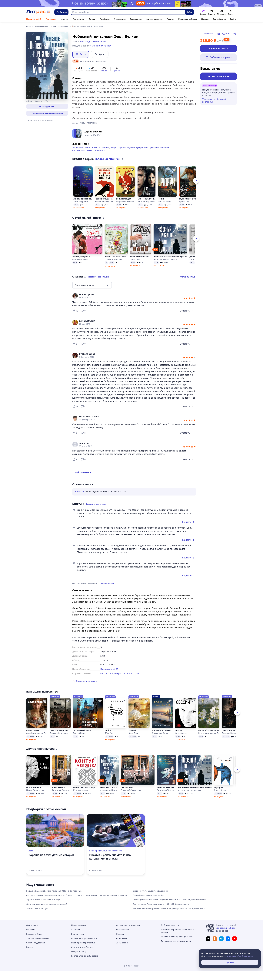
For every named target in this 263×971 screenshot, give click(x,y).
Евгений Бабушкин (104, 201)
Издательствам (78, 925)
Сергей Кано (79, 733)
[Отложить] (90, 169)
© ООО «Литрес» (131, 966)
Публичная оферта (170, 925)
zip (137, 673)
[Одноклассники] (215, 938)
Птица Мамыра (33, 787)
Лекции (170, 19)
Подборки (105, 19)
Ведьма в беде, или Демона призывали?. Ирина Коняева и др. (54, 891)
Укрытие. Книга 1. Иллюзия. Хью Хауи (43, 899)
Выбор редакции (97, 851)
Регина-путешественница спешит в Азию (116, 256)
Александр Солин (160, 733)
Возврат (30, 947)
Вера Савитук (134, 733)
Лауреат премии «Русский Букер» (126, 147)
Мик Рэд (109, 733)
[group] (134, 296)
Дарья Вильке (220, 790)
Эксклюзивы (135, 19)
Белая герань (32, 730)
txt (134, 673)
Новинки (64, 19)
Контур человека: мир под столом (85, 787)
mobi (125, 673)
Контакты (30, 929)
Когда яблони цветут (208, 730)
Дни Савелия (58, 787)
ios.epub (118, 673)
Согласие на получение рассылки (177, 936)
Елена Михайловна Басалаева (208, 733)
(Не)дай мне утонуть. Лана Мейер (148, 895)
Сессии (178, 730)
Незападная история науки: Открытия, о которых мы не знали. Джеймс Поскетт (169, 899)
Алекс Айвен (181, 733)
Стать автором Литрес (82, 947)
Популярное (78, 19)
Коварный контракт (139, 256)
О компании (32, 925)
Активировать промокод (128, 925)
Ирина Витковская (35, 790)
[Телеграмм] (221, 938)
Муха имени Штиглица (188, 199)
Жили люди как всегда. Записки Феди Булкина (83, 199)
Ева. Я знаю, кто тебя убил (147, 199)
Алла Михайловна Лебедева (36, 733)
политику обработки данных (241, 956)
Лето (30, 851)
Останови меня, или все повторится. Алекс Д (46, 904)
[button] (47, 106)
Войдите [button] (79, 491)
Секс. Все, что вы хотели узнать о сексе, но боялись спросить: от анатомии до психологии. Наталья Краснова (76, 895)
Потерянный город (82, 730)
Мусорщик (219, 787)
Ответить (185, 310)
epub (102, 673)
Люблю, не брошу (81, 256)
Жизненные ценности (82, 147)
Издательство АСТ (109, 669)
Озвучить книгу (78, 951)
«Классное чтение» (100, 45)
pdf (130, 673)
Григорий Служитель (61, 790)
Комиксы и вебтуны (187, 19)
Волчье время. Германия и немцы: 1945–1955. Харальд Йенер (161, 904)
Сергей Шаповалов (59, 733)
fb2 (107, 673)
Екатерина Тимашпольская (166, 790)
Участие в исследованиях (38, 938)
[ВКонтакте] (228, 938)
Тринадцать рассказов (162, 730)
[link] (130, 294)
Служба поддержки (35, 943)
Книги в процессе (154, 19)
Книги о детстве (101, 147)
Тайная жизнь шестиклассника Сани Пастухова (166, 787)
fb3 (111, 673)
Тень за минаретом (59, 730)
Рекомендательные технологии (176, 941)
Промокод (51, 19)
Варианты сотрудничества (84, 938)
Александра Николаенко (83, 201)
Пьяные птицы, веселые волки (104, 199)
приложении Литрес (226, 928)
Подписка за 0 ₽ (33, 19)
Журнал (204, 19)
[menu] (92, 285)
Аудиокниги (120, 19)
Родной (132, 730)
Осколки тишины (230, 730)
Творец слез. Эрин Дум (37, 908)
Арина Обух (185, 201)
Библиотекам (77, 934)
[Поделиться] (235, 33)
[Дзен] (208, 938)
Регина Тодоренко (113, 259)
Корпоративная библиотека (84, 956)
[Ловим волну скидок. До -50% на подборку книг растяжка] (131, 3)
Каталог (63, 12)
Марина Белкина (80, 259)
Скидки (92, 19)
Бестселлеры (122, 929)
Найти (189, 12)
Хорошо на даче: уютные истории (51, 855)
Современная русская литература (88, 150)
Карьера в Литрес (34, 934)
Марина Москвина (125, 201)
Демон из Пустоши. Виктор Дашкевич (150, 891)
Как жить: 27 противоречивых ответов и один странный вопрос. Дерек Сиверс (169, 908)
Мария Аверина (80, 790)
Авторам (75, 929)
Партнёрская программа (83, 943)
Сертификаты (219, 19)
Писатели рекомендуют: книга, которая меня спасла (110, 856)
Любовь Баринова (146, 201)
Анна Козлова (164, 201)
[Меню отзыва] (193, 310)
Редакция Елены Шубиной (156, 147)
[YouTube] (234, 938)
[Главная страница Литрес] (38, 12)
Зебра (108, 730)
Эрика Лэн (135, 259)
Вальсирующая (123, 199)
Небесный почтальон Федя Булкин (170, 256)
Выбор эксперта (114, 851)
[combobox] (127, 12)
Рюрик (161, 199)
